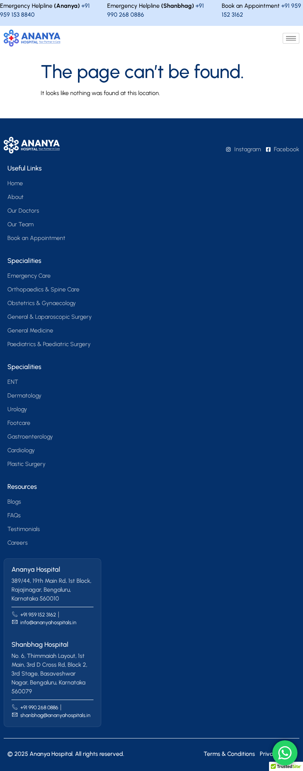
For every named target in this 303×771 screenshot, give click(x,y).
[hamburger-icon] (291, 38)
